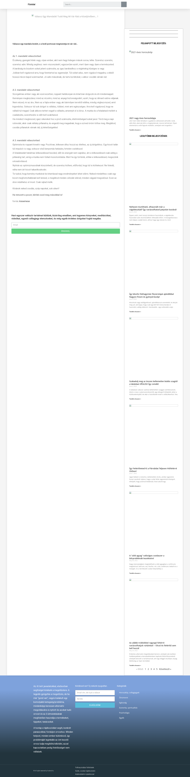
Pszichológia (124, 713)
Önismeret (123, 697)
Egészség (123, 702)
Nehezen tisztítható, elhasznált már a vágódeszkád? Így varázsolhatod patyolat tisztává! (153, 208)
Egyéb (121, 718)
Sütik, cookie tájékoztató (85, 771)
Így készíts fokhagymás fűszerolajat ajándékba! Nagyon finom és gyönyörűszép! (151, 295)
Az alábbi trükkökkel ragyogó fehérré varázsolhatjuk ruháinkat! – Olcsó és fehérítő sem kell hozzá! (152, 645)
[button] (31, 4)
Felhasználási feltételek (84, 767)
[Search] (124, 4)
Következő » (165, 669)
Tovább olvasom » (135, 130)
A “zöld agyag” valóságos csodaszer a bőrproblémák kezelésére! (146, 557)
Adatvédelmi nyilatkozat (84, 774)
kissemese (24, 201)
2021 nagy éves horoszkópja (142, 118)
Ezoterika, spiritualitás (128, 708)
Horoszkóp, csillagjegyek (129, 692)
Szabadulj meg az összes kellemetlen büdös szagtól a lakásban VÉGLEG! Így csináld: (153, 382)
